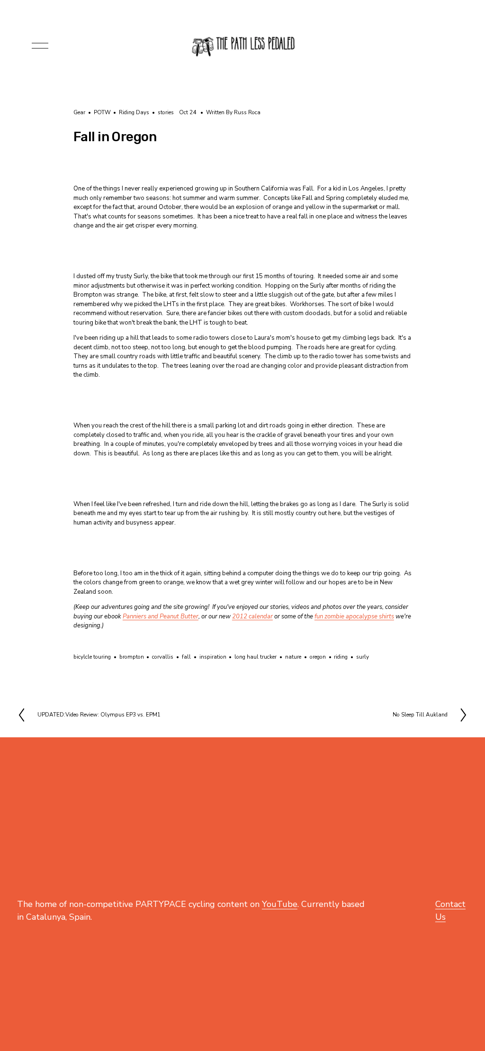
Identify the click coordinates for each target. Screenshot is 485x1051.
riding (341, 657)
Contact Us (450, 910)
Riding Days (134, 112)
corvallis (162, 657)
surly (362, 657)
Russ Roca (247, 112)
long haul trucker (255, 657)
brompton (131, 657)
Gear (79, 112)
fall (186, 657)
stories (166, 112)
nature (293, 657)
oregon (318, 657)
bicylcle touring (92, 657)
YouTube (279, 904)
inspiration (212, 657)
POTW (102, 112)
